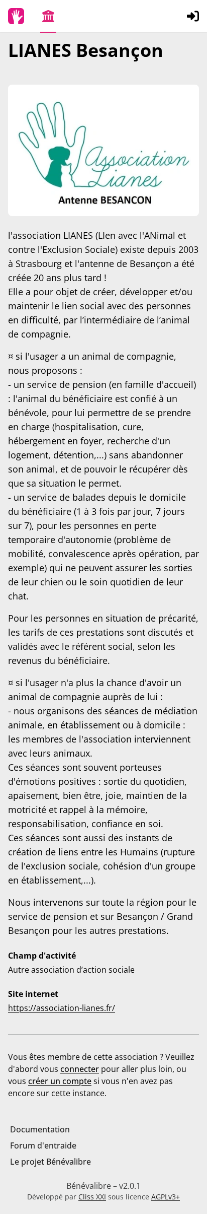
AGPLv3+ (165, 1196)
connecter (79, 1068)
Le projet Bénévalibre (50, 1161)
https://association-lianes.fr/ (61, 1008)
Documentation (40, 1129)
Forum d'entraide (43, 1145)
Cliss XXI (92, 1196)
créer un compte (59, 1081)
